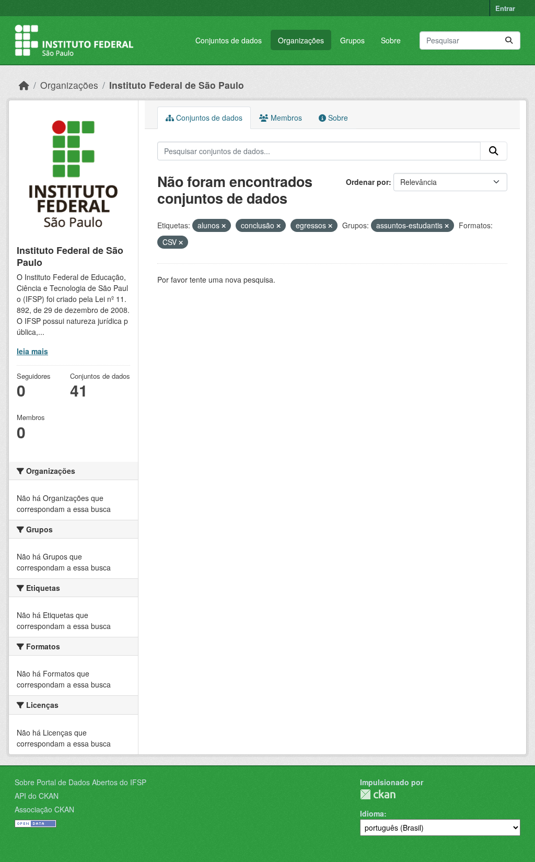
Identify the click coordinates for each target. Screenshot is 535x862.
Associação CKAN (44, 809)
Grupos (352, 40)
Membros (285, 117)
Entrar (505, 8)
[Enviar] (508, 40)
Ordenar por (367, 182)
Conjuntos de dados (228, 40)
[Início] (24, 84)
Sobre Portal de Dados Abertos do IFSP (80, 782)
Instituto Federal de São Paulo (176, 84)
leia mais (32, 351)
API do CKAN (37, 795)
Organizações (301, 40)
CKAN (378, 794)
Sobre (391, 40)
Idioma (372, 813)
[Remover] (224, 226)
